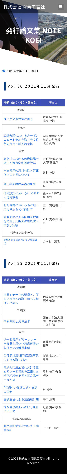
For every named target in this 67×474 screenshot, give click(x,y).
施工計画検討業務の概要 (20, 184)
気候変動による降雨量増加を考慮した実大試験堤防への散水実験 (21, 221)
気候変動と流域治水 (17, 321)
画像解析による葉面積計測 (21, 399)
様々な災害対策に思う (18, 119)
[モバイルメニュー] (61, 7)
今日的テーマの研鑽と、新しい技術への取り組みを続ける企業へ (21, 299)
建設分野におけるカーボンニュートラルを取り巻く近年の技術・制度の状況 (21, 139)
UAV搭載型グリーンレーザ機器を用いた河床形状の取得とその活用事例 (21, 343)
